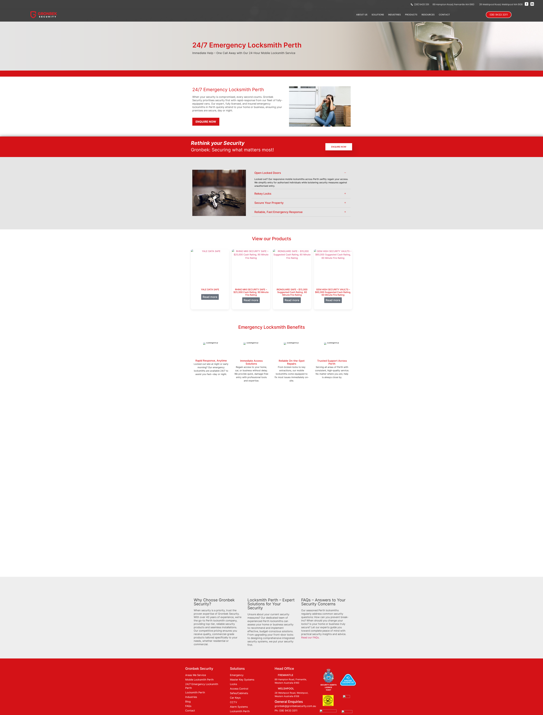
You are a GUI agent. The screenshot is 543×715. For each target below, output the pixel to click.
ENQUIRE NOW (338, 146)
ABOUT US (361, 14)
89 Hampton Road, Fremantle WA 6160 (453, 4)
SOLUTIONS (378, 14)
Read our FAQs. (310, 637)
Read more (210, 297)
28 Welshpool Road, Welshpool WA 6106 (501, 4)
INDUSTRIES (394, 14)
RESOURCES (428, 14)
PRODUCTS (411, 14)
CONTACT (444, 14)
